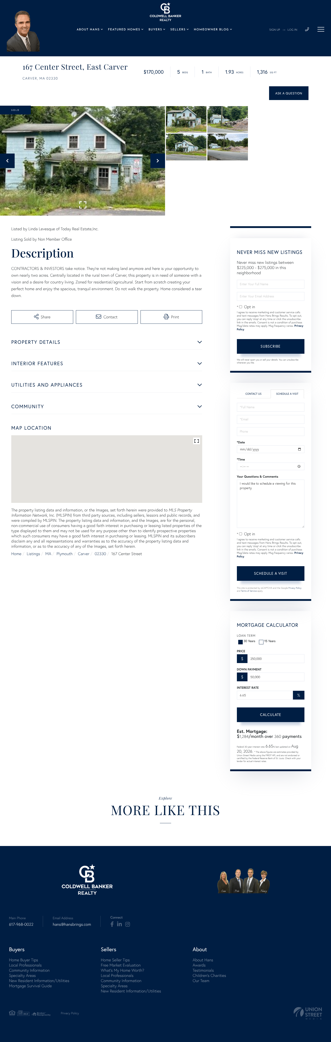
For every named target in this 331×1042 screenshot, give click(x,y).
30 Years (249, 641)
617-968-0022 (21, 924)
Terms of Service (249, 590)
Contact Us (253, 394)
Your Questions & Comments (257, 476)
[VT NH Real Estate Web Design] (308, 1013)
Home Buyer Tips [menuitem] (23, 959)
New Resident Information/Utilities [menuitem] (39, 980)
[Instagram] (127, 924)
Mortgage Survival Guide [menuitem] (30, 985)
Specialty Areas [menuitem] (22, 975)
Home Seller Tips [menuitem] (115, 959)
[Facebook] (112, 924)
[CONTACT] (288, 93)
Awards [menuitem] (199, 965)
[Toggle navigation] (320, 29)
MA (48, 553)
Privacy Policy (295, 587)
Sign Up (274, 30)
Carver (83, 553)
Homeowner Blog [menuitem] (211, 29)
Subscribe (271, 346)
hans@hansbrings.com (72, 924)
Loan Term (246, 635)
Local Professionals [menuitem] (25, 965)
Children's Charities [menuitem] (209, 975)
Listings (33, 553)
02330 (100, 553)
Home (16, 553)
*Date (241, 442)
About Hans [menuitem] (88, 29)
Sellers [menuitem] (178, 29)
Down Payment (249, 669)
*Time (241, 459)
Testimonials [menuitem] (203, 970)
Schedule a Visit (287, 394)
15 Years (270, 641)
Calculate (270, 714)
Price (241, 651)
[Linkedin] (119, 924)
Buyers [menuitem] (155, 29)
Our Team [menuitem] (201, 980)
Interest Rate (248, 688)
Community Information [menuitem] (29, 970)
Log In (292, 30)
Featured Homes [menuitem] (124, 29)
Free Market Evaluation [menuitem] (121, 965)
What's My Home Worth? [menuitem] (122, 970)
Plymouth (65, 553)
